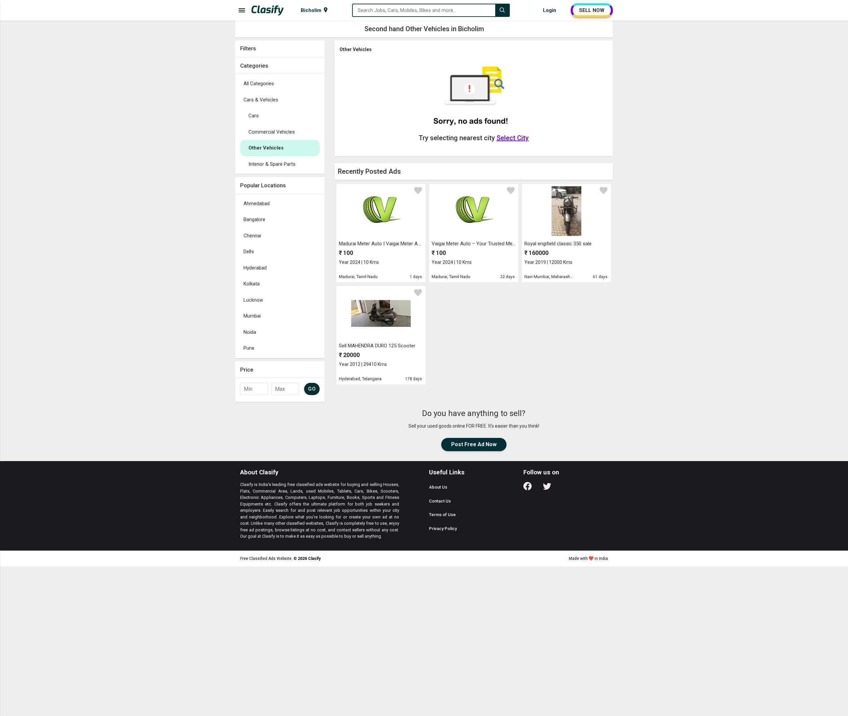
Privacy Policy (443, 528)
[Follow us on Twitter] (547, 488)
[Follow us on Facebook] (527, 488)
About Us (438, 487)
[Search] (502, 10)
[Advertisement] (280, 355)
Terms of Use (442, 514)
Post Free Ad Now (474, 444)
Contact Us (440, 501)
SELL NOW (592, 10)
